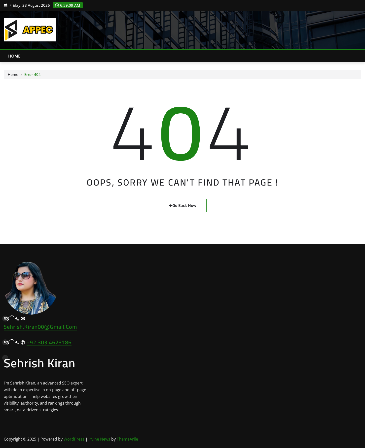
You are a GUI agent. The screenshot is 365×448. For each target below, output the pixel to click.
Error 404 (32, 74)
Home (14, 56)
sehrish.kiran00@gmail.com (40, 326)
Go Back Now (184, 205)
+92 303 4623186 (49, 342)
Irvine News (99, 439)
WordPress (74, 439)
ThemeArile (127, 439)
